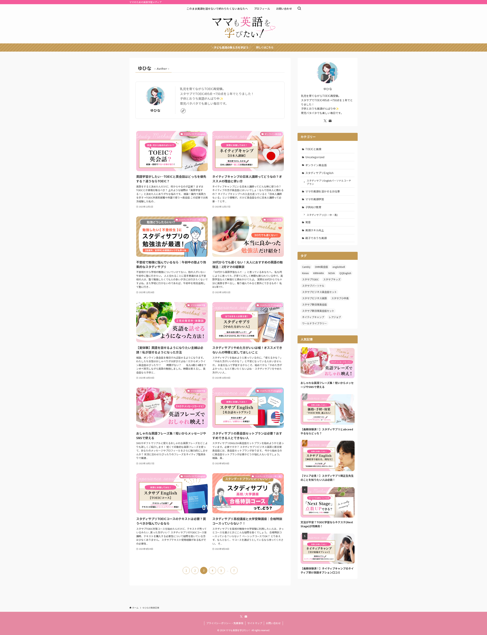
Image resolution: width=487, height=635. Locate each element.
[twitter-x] (325, 121)
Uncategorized (314, 157)
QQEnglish (345, 273)
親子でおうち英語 (316, 238)
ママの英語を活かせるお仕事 (322, 191)
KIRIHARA (318, 273)
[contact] (330, 121)
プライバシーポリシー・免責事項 (224, 623)
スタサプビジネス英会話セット (319, 292)
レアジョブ (335, 317)
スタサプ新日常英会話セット (318, 311)
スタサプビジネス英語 (314, 298)
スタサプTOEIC (310, 279)
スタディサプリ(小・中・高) (322, 215)
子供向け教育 (313, 207)
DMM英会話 (321, 267)
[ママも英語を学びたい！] (243, 27)
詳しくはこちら (264, 47)
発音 (308, 222)
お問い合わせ (273, 623)
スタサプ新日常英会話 (314, 304)
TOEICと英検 (313, 149)
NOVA (331, 273)
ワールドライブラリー (314, 323)
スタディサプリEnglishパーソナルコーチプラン (329, 182)
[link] (183, 110)
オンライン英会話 (316, 165)
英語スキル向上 (314, 230)
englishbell (339, 267)
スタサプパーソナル (313, 285)
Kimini (305, 273)
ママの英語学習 (314, 199)
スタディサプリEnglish (319, 173)
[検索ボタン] (299, 8)
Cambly (306, 267)
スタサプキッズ (332, 279)
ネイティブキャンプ (313, 317)
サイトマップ (254, 623)
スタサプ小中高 (340, 298)
